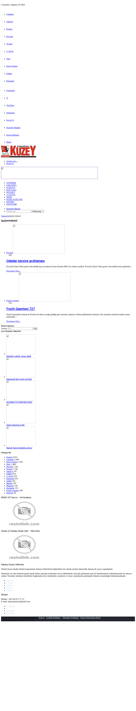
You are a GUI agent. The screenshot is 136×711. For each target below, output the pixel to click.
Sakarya (9, 22)
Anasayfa (5, 216)
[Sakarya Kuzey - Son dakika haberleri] (18, 157)
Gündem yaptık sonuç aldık (18, 356)
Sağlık (9, 481)
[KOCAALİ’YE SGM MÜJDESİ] (21, 399)
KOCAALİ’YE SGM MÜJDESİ (19, 402)
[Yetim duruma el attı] (21, 422)
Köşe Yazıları (12, 66)
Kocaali (9, 36)
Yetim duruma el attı (15, 425)
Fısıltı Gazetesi (12, 490)
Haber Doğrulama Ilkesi (90, 618)
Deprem (9, 493)
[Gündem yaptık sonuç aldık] (21, 354)
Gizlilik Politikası (53, 618)
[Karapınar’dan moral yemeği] (21, 377)
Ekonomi (10, 81)
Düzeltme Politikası (71, 618)
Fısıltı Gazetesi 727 (20, 309)
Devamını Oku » (13, 271)
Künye (42, 618)
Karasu (9, 29)
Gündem (10, 14)
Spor (8, 59)
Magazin (10, 486)
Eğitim (9, 73)
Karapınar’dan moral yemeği (19, 379)
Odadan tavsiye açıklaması (25, 261)
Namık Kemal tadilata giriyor (19, 448)
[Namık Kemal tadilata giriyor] (21, 445)
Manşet (9, 483)
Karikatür (10, 488)
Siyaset (9, 44)
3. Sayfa (9, 51)
